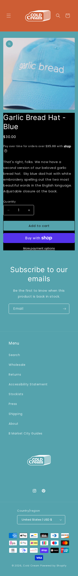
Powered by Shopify (53, 565)
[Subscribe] (64, 309)
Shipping (16, 414)
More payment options (39, 248)
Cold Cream (31, 565)
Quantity (9, 202)
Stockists (16, 394)
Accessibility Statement (28, 384)
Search (14, 355)
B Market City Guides (25, 433)
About (13, 423)
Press (13, 404)
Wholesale (17, 365)
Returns (15, 374)
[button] (8, 15)
